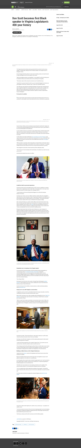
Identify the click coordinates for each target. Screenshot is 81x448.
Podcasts (40, 9)
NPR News (25, 424)
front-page (45, 139)
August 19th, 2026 (59, 28)
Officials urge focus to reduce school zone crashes (62, 32)
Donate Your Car (24, 9)
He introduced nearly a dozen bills (31, 271)
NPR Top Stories (31, 424)
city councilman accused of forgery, (38, 136)
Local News (34, 9)
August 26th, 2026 (59, 25)
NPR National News (18, 424)
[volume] (15, 7)
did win (25, 353)
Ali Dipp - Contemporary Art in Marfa (62, 17)
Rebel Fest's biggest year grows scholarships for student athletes (62, 21)
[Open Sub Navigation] (14, 9)
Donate (67, 2)
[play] (12, 6)
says (32, 204)
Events (30, 9)
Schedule (17, 9)
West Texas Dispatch (54, 9)
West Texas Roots (45, 9)
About (12, 9)
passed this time (22, 287)
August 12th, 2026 (59, 35)
